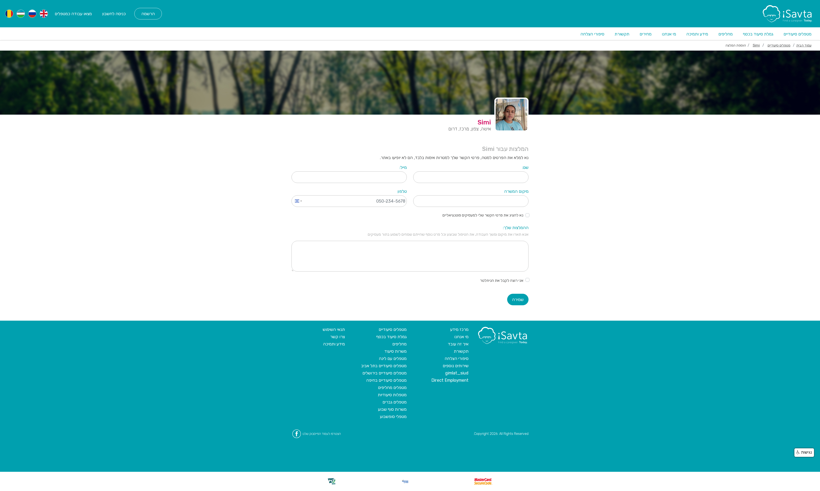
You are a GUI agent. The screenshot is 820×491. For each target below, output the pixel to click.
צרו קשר (337, 336)
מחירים (646, 34)
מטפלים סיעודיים (797, 34)
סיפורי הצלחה (592, 34)
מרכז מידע (459, 329)
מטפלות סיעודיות (392, 394)
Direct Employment (450, 380)
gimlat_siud (457, 373)
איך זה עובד (458, 343)
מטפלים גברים (394, 402)
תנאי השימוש (334, 329)
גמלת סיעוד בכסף (758, 34)
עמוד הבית (803, 45)
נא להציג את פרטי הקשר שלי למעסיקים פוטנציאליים (482, 215)
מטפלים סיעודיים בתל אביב (384, 365)
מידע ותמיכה (697, 34)
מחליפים (725, 34)
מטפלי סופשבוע (393, 416)
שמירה (518, 299)
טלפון (402, 191)
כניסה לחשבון (114, 13)
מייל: (403, 167)
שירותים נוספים (456, 365)
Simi (756, 45)
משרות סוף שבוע (392, 409)
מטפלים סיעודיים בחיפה (386, 380)
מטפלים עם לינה (393, 358)
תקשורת (622, 34)
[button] (804, 452)
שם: (525, 167)
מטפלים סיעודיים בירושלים (384, 373)
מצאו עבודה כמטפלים (73, 13)
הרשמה (148, 13)
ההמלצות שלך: (516, 227)
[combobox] (297, 201)
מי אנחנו (669, 34)
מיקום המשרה (516, 191)
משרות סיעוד (395, 351)
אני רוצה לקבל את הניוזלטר (501, 280)
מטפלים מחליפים (392, 387)
